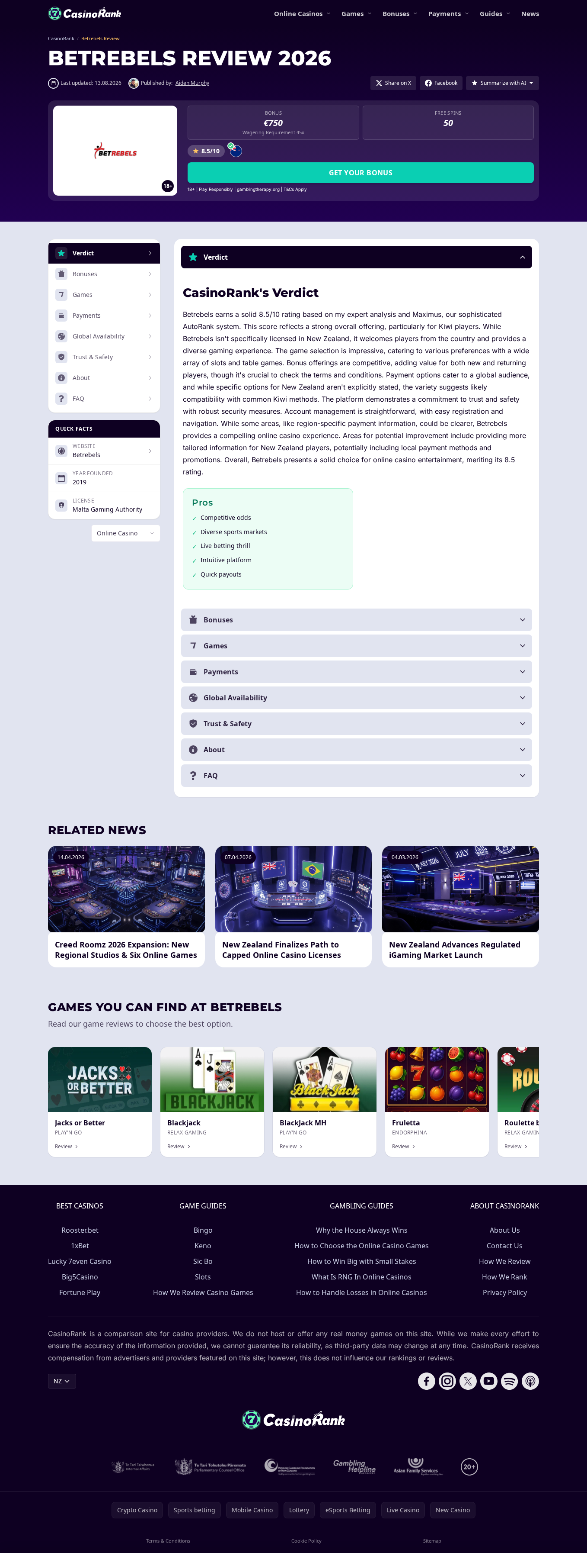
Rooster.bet (80, 1230)
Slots (203, 1277)
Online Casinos (298, 13)
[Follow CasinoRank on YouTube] (489, 1381)
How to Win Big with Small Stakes (361, 1261)
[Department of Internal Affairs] (133, 1467)
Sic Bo (203, 1261)
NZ (58, 1381)
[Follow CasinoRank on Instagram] (447, 1381)
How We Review (505, 1261)
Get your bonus (361, 172)
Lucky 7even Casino (80, 1261)
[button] (356, 257)
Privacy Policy (505, 1292)
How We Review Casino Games (203, 1292)
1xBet (80, 1245)
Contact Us (505, 1245)
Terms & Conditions (168, 1540)
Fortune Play (79, 1292)
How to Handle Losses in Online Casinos (361, 1292)
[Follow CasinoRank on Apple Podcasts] (530, 1381)
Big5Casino (80, 1277)
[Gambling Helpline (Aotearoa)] (354, 1467)
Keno (203, 1245)
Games (352, 13)
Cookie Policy (306, 1540)
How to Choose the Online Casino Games (361, 1245)
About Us (505, 1230)
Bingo (203, 1230)
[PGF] (290, 1467)
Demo (361, 1056)
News (530, 13)
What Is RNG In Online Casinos (362, 1277)
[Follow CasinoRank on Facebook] (426, 1381)
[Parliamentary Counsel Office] (210, 1467)
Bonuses (396, 13)
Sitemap (432, 1540)
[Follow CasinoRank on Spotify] (509, 1381)
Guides (491, 13)
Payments (444, 13)
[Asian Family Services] (418, 1467)
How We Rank (504, 1277)
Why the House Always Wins (362, 1230)
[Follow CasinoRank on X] (468, 1381)
